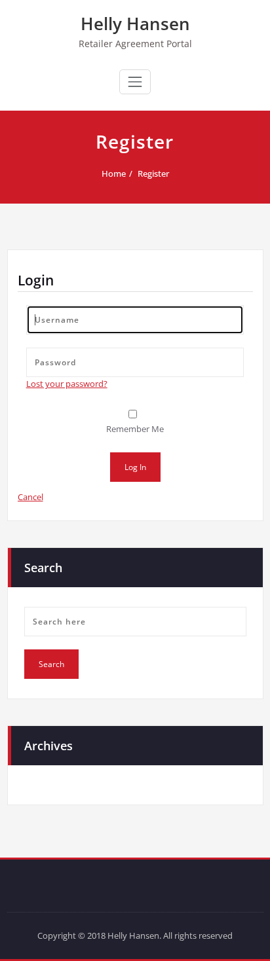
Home (114, 173)
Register (153, 173)
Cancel (30, 497)
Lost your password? (66, 384)
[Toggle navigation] (135, 81)
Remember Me (135, 429)
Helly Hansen (135, 23)
